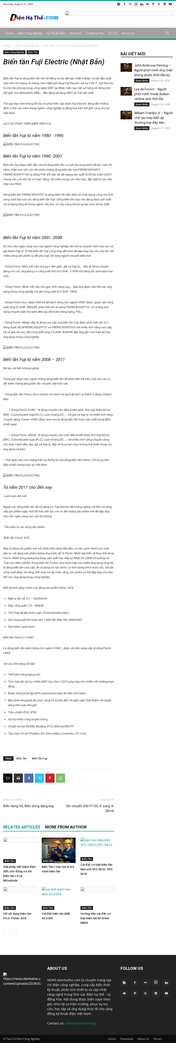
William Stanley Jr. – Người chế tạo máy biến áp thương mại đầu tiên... (153, 117)
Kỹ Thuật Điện (56, 33)
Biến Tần (48, 46)
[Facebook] (124, 4)
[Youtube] (170, 4)
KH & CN (75, 33)
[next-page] (13, 932)
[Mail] (147, 4)
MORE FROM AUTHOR (66, 827)
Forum (158, 1039)
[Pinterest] (153, 4)
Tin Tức (113, 33)
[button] (167, 33)
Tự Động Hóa (94, 33)
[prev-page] (6, 932)
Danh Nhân (142, 80)
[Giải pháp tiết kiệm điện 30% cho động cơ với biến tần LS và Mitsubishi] (20, 850)
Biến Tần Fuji (39, 758)
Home (9, 33)
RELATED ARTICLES (21, 827)
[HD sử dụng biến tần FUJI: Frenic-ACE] (20, 898)
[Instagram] (135, 4)
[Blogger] (118, 4)
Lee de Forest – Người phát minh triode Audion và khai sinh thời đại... (151, 94)
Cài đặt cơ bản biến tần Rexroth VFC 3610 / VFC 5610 (96, 869)
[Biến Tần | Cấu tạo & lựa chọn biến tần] (58, 850)
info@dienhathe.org (80, 1023)
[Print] (18, 778)
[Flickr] (130, 4)
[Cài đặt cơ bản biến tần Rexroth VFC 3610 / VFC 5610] (97, 849)
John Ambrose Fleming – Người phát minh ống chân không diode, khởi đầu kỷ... (153, 70)
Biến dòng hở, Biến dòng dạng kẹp (28, 806)
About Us (128, 33)
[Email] (7, 778)
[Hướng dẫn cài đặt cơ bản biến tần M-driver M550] (97, 898)
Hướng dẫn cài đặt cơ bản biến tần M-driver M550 (95, 918)
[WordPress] (164, 4)
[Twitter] (158, 4)
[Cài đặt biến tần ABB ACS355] (58, 898)
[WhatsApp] (60, 778)
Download (126, 1039)
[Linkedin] (141, 4)
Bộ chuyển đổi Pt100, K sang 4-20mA (90, 808)
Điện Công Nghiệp (30, 33)
